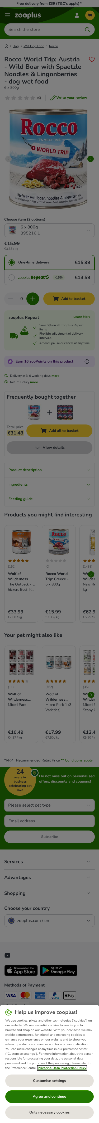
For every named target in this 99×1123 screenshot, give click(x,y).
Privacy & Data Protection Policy (62, 1068)
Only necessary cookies (49, 1112)
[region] (49, 1064)
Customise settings (49, 1080)
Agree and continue (49, 1096)
